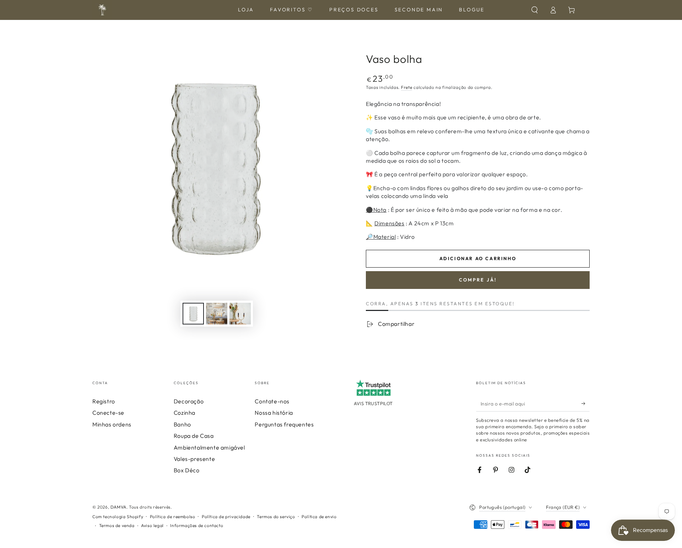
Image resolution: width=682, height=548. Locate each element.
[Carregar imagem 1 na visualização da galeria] (193, 313)
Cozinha (184, 412)
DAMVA (118, 507)
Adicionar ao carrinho (477, 258)
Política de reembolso (172, 516)
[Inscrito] (585, 403)
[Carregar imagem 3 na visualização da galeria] (240, 313)
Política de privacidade (226, 516)
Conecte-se (108, 412)
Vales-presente (194, 458)
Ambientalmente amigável (209, 447)
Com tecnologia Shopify (117, 516)
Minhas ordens (111, 424)
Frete (406, 87)
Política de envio (319, 516)
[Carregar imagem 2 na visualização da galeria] (216, 313)
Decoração (189, 401)
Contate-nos (272, 401)
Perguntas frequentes (284, 424)
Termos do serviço (276, 516)
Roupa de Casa (194, 435)
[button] (534, 10)
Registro (103, 401)
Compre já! (478, 280)
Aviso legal (152, 525)
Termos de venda (117, 525)
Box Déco (187, 470)
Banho (182, 424)
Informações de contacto (196, 525)
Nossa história (274, 412)
